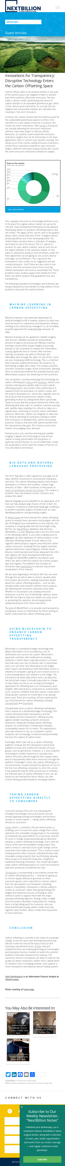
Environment (22, 1081)
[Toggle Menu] (57, 7)
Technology (32, 1081)
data (50, 1083)
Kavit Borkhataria (14, 976)
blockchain (31, 1083)
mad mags (29, 989)
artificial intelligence (18, 1083)
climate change (42, 1083)
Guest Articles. (16, 33)
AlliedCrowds (14, 517)
